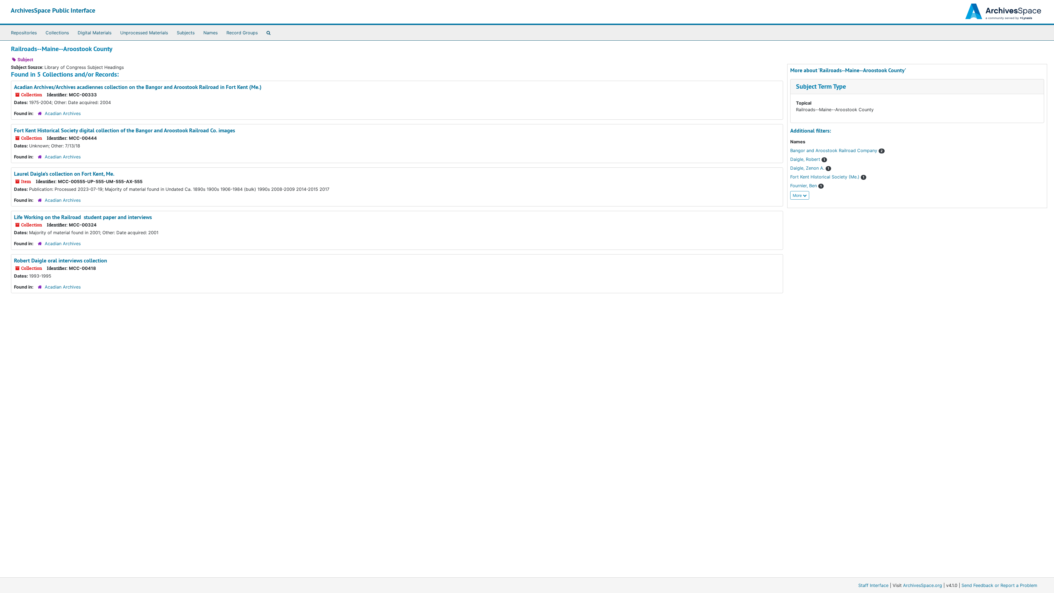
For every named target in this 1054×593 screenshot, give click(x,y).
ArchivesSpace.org (922, 585)
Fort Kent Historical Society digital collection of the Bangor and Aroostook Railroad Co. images (124, 130)
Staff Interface (873, 585)
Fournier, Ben (804, 185)
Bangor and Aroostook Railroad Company (834, 150)
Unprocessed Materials (144, 32)
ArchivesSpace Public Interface (53, 10)
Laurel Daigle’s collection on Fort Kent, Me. (64, 173)
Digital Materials (94, 32)
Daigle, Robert (806, 159)
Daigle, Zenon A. (808, 168)
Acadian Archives (63, 113)
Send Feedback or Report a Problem (999, 585)
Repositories (24, 32)
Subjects (186, 32)
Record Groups (242, 32)
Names (210, 32)
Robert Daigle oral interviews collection (60, 260)
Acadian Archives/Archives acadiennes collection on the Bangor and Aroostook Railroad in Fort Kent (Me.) (138, 87)
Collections (57, 32)
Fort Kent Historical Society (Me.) (825, 177)
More (798, 195)
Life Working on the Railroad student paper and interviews (83, 217)
